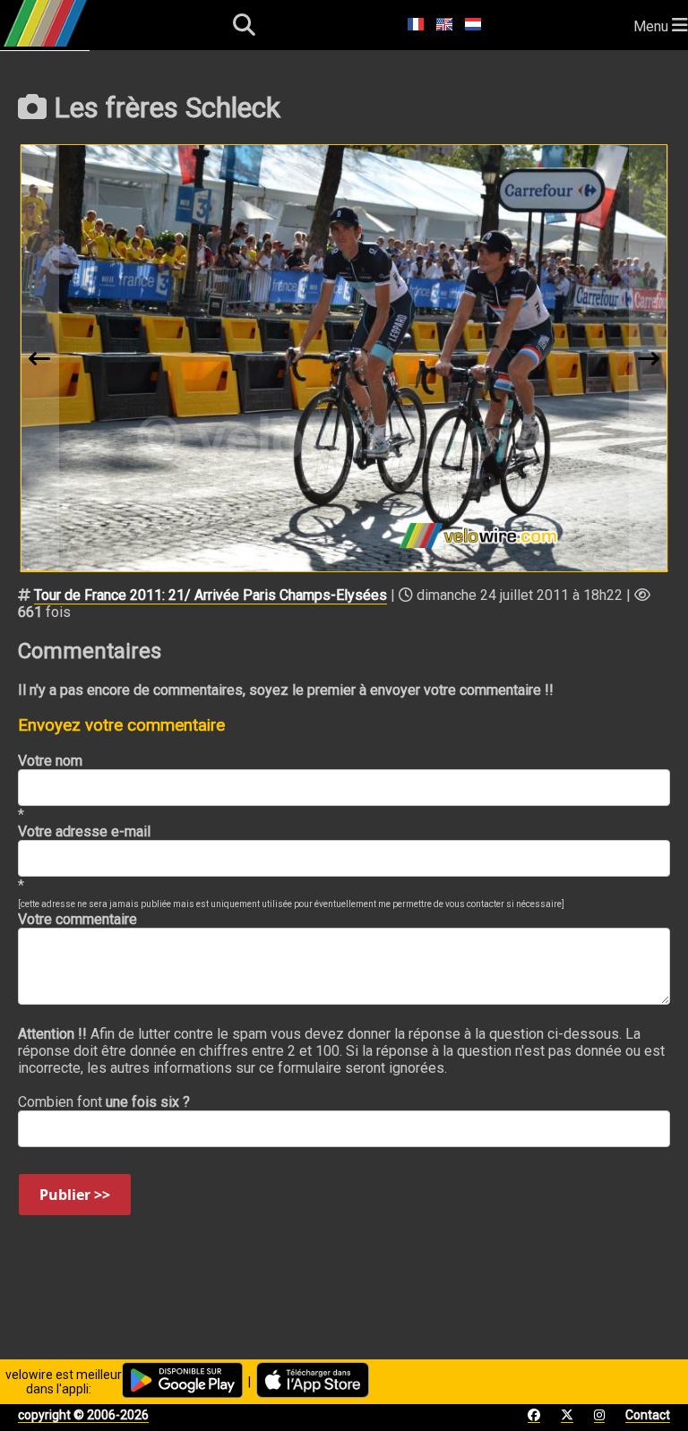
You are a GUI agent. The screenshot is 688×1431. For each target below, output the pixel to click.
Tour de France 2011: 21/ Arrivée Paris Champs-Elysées (210, 595)
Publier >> (74, 1194)
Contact (647, 1415)
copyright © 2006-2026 (83, 1415)
